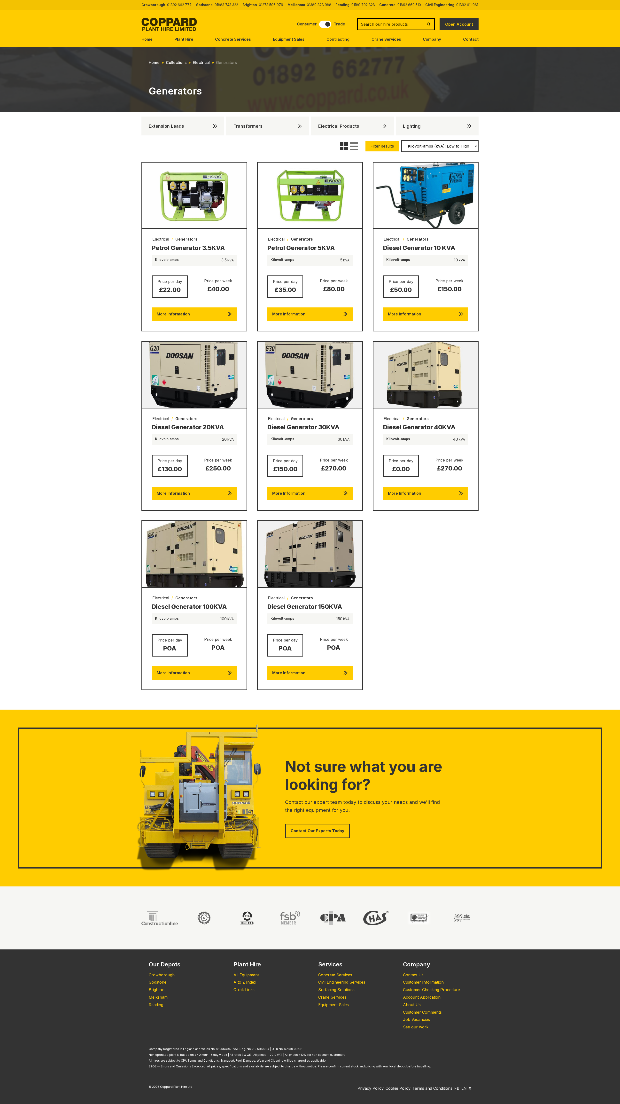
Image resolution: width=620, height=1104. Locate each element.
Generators (186, 239)
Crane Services (386, 39)
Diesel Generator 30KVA (303, 427)
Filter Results (382, 146)
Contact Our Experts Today (317, 830)
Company (432, 39)
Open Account (459, 24)
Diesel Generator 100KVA (189, 606)
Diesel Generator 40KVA (419, 427)
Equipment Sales (288, 39)
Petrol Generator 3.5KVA (188, 247)
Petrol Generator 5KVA (301, 247)
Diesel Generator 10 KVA (419, 247)
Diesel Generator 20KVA (188, 427)
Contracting (337, 39)
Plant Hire (184, 39)
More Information (173, 314)
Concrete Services (233, 39)
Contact (471, 39)
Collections (176, 62)
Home (147, 39)
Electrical (201, 62)
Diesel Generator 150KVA (304, 606)
